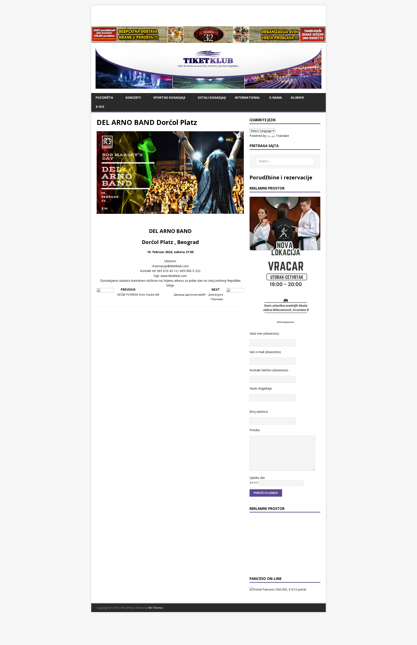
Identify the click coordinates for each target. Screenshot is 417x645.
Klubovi (297, 97)
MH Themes (155, 608)
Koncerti (133, 97)
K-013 (100, 107)
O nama (275, 97)
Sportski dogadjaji (169, 97)
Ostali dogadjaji (212, 97)
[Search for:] (285, 161)
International (247, 97)
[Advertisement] (208, 15)
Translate (282, 136)
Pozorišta (104, 97)
